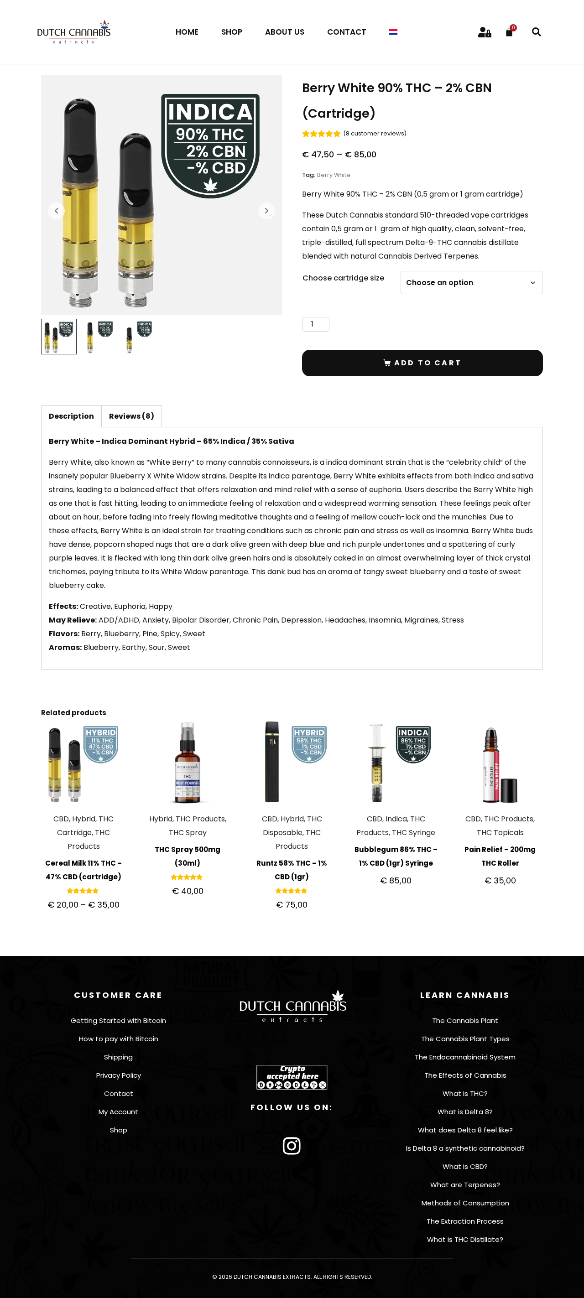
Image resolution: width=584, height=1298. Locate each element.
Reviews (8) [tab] (131, 416)
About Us (284, 31)
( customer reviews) (375, 133)
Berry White (333, 175)
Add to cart (428, 363)
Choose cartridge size (343, 278)
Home (187, 31)
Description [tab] (71, 416)
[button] (536, 32)
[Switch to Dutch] (393, 31)
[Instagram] (292, 1146)
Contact (346, 31)
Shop (231, 31)
